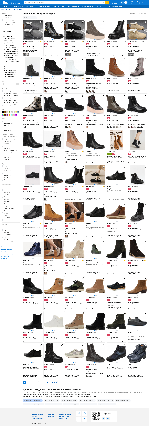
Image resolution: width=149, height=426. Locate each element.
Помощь (34, 412)
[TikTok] (78, 419)
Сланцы (10, 57)
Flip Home (107, 6)
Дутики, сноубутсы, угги (11, 62)
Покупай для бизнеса (45, 6)
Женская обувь (20, 9)
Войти (113, 2)
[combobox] (64, 2)
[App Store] (108, 418)
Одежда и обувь (5, 9)
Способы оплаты (6, 251)
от (2, 84)
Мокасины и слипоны (10, 42)
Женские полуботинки (51, 400)
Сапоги (10, 59)
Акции (99, 6)
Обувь (13, 9)
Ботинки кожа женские (89, 404)
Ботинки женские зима (71, 404)
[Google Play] (103, 418)
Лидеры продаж (117, 6)
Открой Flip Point (59, 6)
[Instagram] (84, 413)
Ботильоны (11, 67)
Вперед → (54, 382)
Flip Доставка (5, 256)
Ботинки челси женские (69, 400)
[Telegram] (78, 413)
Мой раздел (114, 3)
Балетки (10, 45)
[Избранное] (132, 2)
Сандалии (11, 51)
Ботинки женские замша (53, 404)
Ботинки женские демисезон (32, 400)
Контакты (4, 258)
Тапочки (10, 76)
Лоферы (10, 72)
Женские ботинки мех (123, 400)
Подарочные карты (73, 6)
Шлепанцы (11, 55)
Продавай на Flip (31, 6)
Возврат (34, 416)
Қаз (122, 2)
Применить (17, 84)
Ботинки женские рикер (105, 400)
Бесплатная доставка (88, 6)
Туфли (9, 74)
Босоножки (11, 53)
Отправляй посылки (17, 6)
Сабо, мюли (11, 47)
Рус (126, 2)
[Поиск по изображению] (103, 2)
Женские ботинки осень (87, 400)
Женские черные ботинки (107, 404)
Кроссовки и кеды (9, 39)
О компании (51, 412)
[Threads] (84, 419)
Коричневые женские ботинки (33, 404)
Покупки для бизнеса (7, 254)
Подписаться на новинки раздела (137, 13)
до (9, 84)
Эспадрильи (11, 49)
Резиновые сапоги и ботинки (10, 69)
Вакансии (51, 416)
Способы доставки (6, 249)
